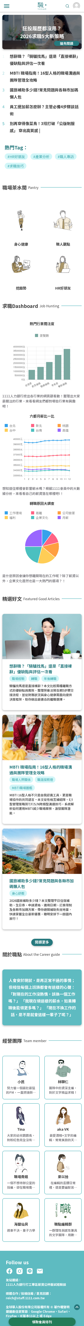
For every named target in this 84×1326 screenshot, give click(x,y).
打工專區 (31, 1284)
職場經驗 (18, 678)
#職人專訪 (66, 156)
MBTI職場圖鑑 (22, 787)
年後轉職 (50, 678)
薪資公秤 (44, 1284)
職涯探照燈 (45, 779)
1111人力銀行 (15, 1284)
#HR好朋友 (16, 156)
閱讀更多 (42, 941)
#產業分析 (41, 156)
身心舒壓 (18, 893)
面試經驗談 (58, 1284)
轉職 (34, 678)
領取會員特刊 (42, 1321)
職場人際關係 (21, 779)
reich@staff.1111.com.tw (25, 1298)
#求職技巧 (15, 165)
